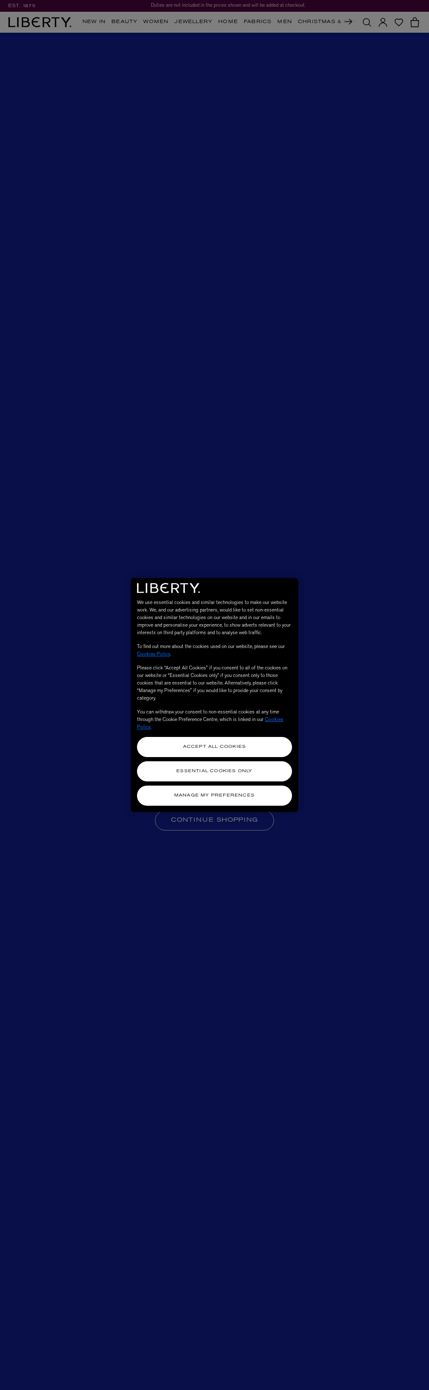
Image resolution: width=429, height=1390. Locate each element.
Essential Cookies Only (214, 771)
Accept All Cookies (214, 747)
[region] (214, 695)
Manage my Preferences (214, 795)
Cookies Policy (153, 654)
